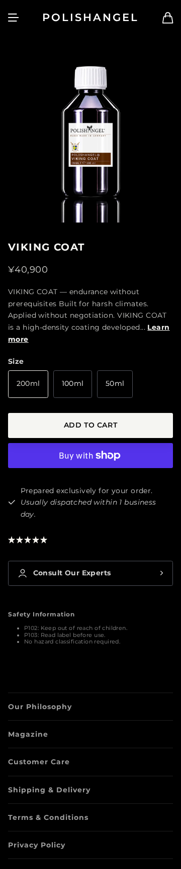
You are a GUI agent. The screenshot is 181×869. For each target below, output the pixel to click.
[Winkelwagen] (167, 18)
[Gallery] (90, 135)
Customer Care (39, 761)
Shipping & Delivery (49, 789)
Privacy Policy (36, 844)
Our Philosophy (40, 706)
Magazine (28, 734)
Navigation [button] (13, 18)
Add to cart (90, 424)
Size (16, 361)
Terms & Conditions (48, 817)
